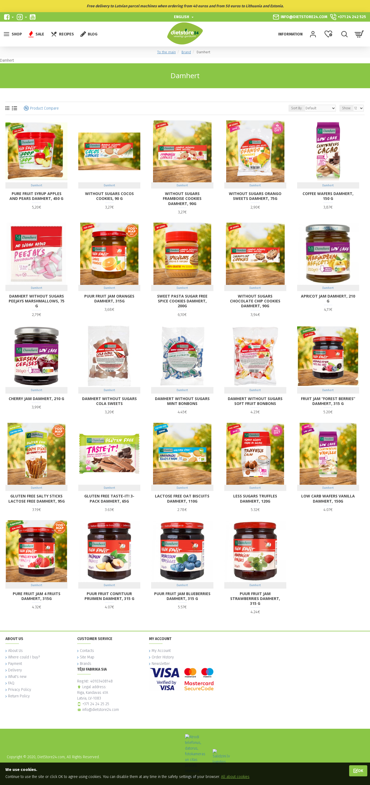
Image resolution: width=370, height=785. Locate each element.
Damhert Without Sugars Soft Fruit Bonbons (255, 401)
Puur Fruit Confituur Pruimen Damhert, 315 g (109, 596)
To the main (166, 52)
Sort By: (296, 108)
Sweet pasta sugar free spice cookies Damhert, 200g (182, 301)
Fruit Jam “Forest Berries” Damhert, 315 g (328, 401)
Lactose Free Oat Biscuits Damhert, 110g (182, 498)
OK (360, 770)
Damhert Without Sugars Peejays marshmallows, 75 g (36, 301)
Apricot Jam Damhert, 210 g (328, 299)
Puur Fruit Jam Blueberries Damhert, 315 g (182, 596)
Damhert (36, 185)
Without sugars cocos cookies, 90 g (109, 196)
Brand (186, 52)
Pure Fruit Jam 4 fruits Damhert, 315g (36, 596)
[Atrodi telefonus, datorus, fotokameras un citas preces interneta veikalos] (196, 757)
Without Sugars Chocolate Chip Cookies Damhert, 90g (255, 301)
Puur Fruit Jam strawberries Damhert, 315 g (255, 598)
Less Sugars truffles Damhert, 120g (255, 498)
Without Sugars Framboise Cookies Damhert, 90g (182, 198)
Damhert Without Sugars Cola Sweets (109, 401)
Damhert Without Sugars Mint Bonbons (182, 401)
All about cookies (235, 776)
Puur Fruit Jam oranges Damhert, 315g (109, 299)
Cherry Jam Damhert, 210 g (36, 398)
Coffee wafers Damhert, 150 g (328, 196)
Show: (346, 108)
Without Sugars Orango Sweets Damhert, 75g (255, 196)
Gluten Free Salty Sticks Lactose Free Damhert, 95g (36, 498)
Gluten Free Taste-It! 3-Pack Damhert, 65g (109, 498)
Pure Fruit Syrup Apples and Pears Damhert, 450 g (36, 196)
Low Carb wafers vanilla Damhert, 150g (328, 498)
